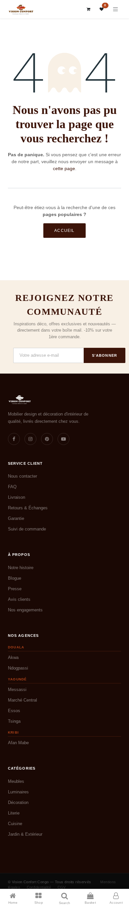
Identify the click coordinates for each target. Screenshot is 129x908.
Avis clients (19, 599)
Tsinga (14, 721)
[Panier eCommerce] (88, 9)
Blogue (14, 578)
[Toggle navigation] (115, 9)
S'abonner (104, 355)
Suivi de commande (27, 529)
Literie (14, 813)
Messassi (17, 689)
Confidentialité (39, 887)
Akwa (13, 657)
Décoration (18, 802)
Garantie (16, 518)
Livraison (16, 497)
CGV (62, 887)
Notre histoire (20, 567)
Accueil (64, 230)
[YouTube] (63, 439)
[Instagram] (30, 439)
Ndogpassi (18, 668)
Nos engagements (25, 609)
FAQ (12, 486)
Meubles (16, 781)
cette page (64, 168)
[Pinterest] (47, 439)
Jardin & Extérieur (25, 834)
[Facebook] (14, 439)
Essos (14, 710)
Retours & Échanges (28, 507)
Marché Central (22, 700)
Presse (15, 588)
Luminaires (18, 791)
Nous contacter (22, 476)
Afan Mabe (18, 742)
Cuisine (15, 823)
